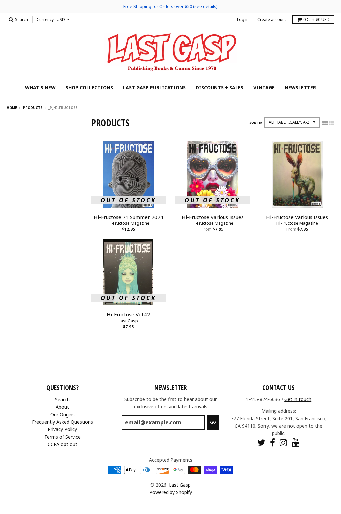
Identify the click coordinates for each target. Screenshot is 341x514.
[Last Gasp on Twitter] (261, 442)
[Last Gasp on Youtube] (296, 442)
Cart (316, 19)
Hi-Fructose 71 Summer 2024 (128, 217)
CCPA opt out (62, 444)
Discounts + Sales (219, 87)
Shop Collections (89, 87)
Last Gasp (128, 321)
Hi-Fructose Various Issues (213, 217)
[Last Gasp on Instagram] (283, 442)
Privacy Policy (62, 429)
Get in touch (297, 399)
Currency (45, 19)
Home (12, 107)
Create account (271, 19)
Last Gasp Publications (154, 87)
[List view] (331, 123)
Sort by (256, 122)
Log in (243, 19)
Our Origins (62, 414)
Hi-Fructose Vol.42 (128, 314)
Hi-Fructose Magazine (128, 223)
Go (213, 422)
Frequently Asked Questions (62, 422)
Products (32, 107)
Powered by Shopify (170, 492)
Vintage (264, 87)
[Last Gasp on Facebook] (272, 442)
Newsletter (300, 87)
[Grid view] (325, 123)
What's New (40, 87)
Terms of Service (62, 437)
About (62, 407)
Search (62, 399)
